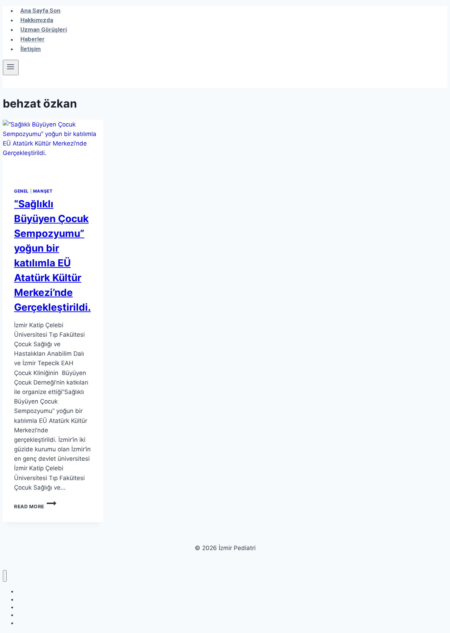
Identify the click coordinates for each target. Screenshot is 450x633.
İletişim (30, 48)
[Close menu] (5, 576)
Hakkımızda (36, 20)
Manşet (43, 191)
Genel (21, 191)
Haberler (32, 39)
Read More (35, 506)
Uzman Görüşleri (43, 29)
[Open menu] (11, 67)
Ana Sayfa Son (40, 10)
